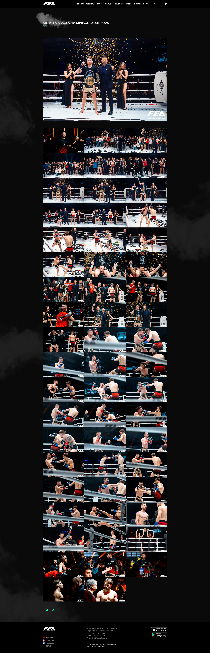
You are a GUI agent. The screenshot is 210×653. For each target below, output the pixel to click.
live (153, 4)
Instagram (50, 640)
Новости (80, 4)
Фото (99, 4)
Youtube (49, 637)
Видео (129, 4)
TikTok (48, 646)
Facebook (50, 643)
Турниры (90, 4)
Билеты (137, 4)
